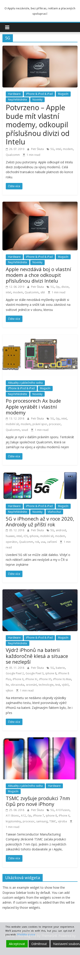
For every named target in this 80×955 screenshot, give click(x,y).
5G (52, 149)
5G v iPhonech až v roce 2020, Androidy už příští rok (40, 521)
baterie (60, 668)
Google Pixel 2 (15, 673)
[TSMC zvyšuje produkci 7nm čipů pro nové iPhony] (40, 740)
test (57, 685)
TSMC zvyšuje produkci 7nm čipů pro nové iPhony (38, 801)
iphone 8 (50, 673)
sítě (42, 292)
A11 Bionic (12, 815)
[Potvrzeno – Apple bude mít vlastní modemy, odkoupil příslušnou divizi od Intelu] (40, 48)
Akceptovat (17, 944)
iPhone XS (45, 679)
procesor (55, 424)
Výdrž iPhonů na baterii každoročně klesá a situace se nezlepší (37, 656)
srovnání (31, 685)
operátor (11, 542)
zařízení (52, 542)
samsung (42, 821)
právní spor (39, 424)
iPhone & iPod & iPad (39, 94)
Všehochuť (54, 512)
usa (43, 542)
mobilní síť (12, 424)
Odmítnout (39, 944)
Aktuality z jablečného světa (25, 383)
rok (37, 542)
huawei (10, 536)
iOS (26, 536)
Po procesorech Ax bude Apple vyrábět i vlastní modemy (33, 406)
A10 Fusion (63, 810)
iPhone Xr (31, 679)
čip (58, 287)
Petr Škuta (37, 149)
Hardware (14, 94)
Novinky (37, 99)
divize (65, 287)
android (61, 530)
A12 (23, 815)
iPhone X (18, 679)
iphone (34, 536)
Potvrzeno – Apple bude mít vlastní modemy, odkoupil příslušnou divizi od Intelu (38, 124)
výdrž (65, 685)
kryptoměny (13, 821)
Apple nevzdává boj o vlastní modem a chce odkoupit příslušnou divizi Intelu (38, 275)
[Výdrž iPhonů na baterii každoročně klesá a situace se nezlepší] (40, 592)
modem (68, 149)
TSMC (52, 821)
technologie (46, 685)
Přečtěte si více (26, 934)
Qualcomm (13, 155)
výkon (9, 690)
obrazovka (17, 685)
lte (7, 685)
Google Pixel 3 (35, 673)
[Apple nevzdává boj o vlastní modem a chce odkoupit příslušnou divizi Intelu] (40, 204)
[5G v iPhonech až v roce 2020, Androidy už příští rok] (40, 474)
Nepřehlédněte (17, 99)
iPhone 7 (38, 815)
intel (58, 149)
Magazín (63, 94)
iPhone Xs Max (62, 679)
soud (25, 430)
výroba (62, 821)
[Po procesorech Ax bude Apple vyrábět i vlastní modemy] (40, 337)
